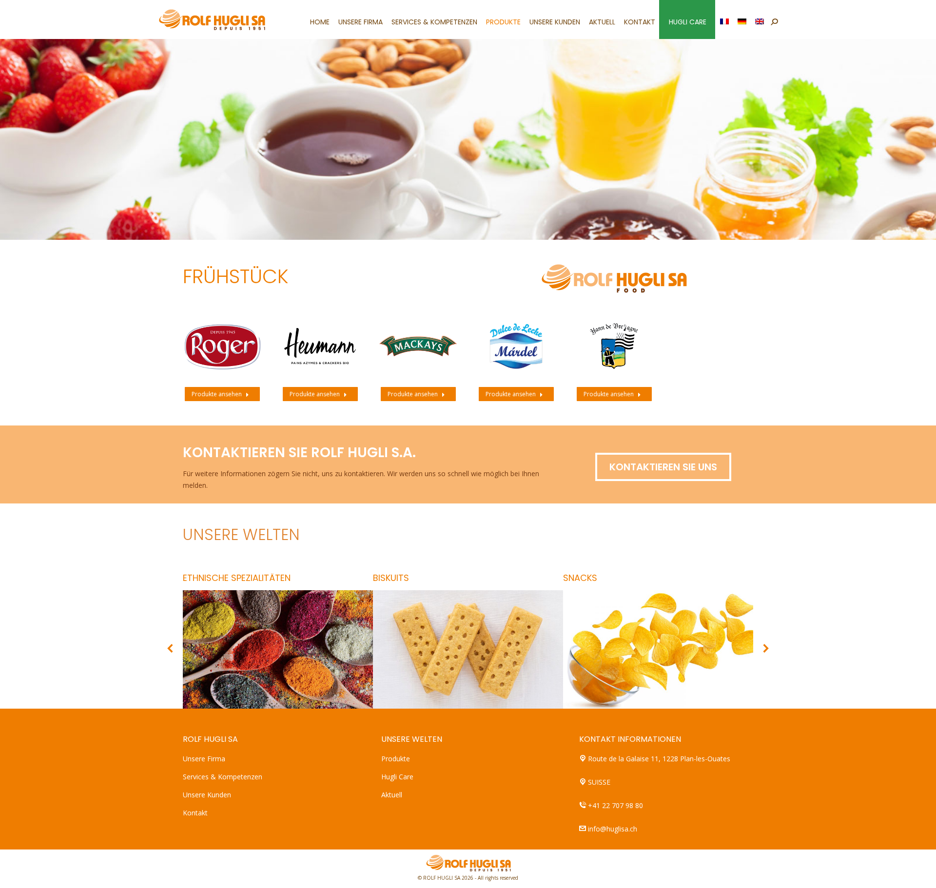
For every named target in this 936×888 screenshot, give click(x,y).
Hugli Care (397, 776)
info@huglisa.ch (612, 828)
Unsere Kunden (207, 794)
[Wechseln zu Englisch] (760, 19)
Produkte (395, 758)
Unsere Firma (204, 758)
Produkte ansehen (217, 394)
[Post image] (222, 346)
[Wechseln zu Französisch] (725, 19)
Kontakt (195, 812)
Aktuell (391, 794)
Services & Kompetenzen (222, 776)
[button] (170, 648)
